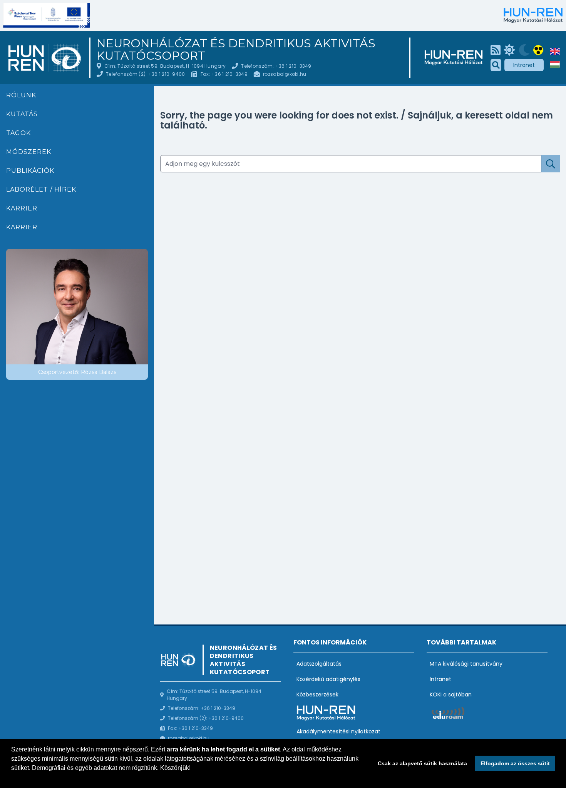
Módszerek (28, 151)
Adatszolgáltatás (319, 664)
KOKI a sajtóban (451, 694)
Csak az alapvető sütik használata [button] (422, 763)
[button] (12, 778)
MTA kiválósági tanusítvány (466, 664)
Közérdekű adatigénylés (328, 679)
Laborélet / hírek (41, 189)
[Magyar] (555, 64)
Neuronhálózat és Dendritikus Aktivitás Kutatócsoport (236, 49)
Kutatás (22, 114)
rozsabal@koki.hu (284, 74)
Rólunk (21, 95)
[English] (555, 51)
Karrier (21, 208)
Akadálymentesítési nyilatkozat (338, 731)
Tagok (18, 133)
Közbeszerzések (317, 694)
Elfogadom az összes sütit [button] (515, 763)
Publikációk (30, 170)
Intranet (524, 65)
